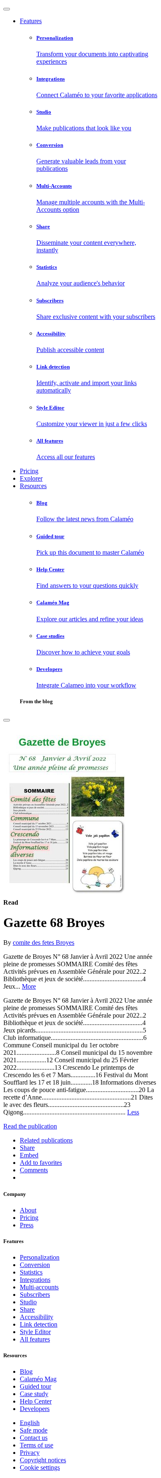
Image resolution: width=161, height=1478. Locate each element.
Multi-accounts (39, 1287)
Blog (26, 1371)
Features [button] (31, 20)
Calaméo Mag (38, 1378)
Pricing (29, 470)
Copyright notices (43, 1460)
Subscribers (35, 1294)
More (29, 986)
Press (26, 1225)
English (30, 1422)
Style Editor (35, 1331)
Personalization (39, 1257)
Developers (35, 1408)
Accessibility (36, 1316)
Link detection (38, 1324)
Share (27, 1309)
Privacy (30, 1452)
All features (35, 1339)
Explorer (31, 478)
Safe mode (33, 1430)
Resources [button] (33, 485)
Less (133, 1112)
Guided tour (35, 1386)
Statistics (31, 1272)
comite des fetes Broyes (43, 942)
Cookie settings (40, 1467)
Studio (28, 1302)
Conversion (35, 1264)
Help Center (36, 1401)
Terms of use (36, 1445)
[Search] (6, 720)
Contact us (33, 1437)
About (28, 1210)
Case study (34, 1393)
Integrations (35, 1279)
